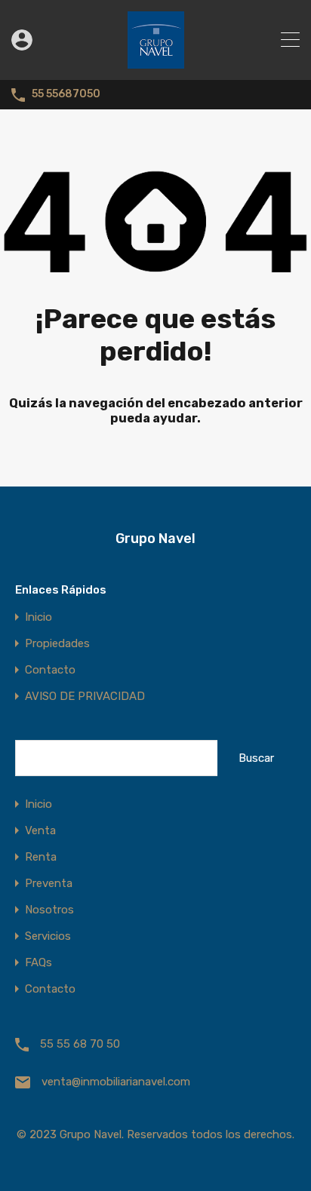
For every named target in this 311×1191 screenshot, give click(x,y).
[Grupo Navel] (156, 62)
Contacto (50, 670)
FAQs (38, 962)
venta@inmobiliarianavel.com (116, 1081)
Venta (40, 830)
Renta (41, 857)
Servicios (48, 936)
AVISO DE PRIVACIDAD (85, 696)
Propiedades (57, 643)
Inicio (38, 617)
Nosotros (49, 910)
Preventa (48, 883)
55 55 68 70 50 (80, 1044)
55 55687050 (66, 94)
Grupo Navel (155, 538)
